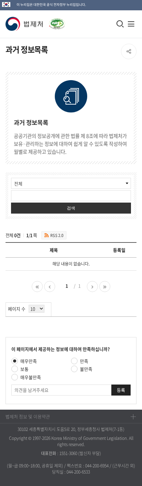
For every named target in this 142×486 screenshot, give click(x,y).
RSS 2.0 (56, 235)
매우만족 (28, 361)
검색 (71, 208)
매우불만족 (30, 377)
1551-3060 (68, 453)
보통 (24, 369)
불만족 (86, 369)
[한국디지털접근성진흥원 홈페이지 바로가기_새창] (54, 22)
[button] (24, 24)
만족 (84, 361)
